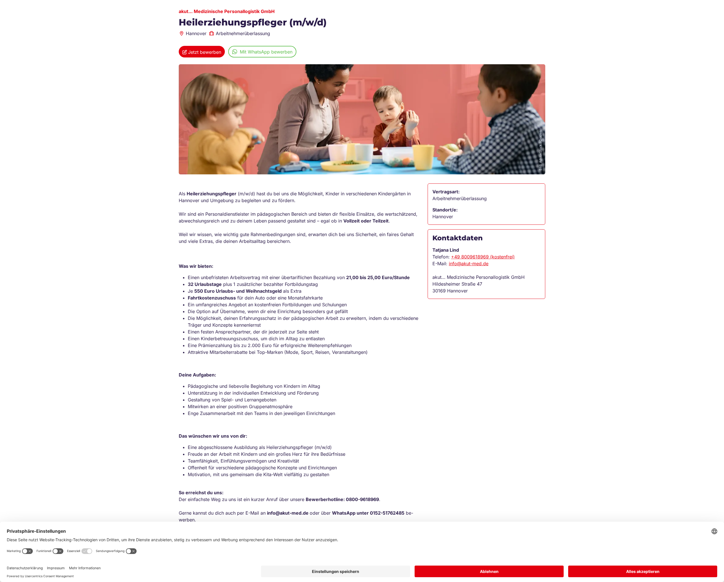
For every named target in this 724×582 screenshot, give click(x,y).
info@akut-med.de (468, 263)
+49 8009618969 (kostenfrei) (483, 257)
